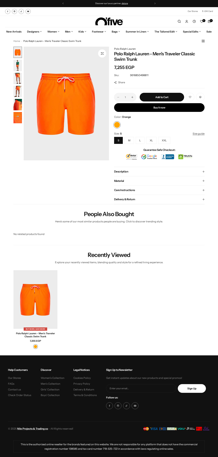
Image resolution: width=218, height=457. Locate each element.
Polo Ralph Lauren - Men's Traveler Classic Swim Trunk (35, 335)
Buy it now (159, 107)
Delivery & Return (83, 389)
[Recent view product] (194, 21)
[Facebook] (7, 11)
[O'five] (109, 21)
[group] (66, 103)
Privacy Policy (81, 383)
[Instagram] (14, 11)
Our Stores (193, 11)
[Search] (179, 21)
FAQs (11, 383)
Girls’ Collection (50, 389)
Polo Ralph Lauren (125, 48)
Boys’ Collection (50, 395)
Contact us (14, 389)
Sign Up (191, 388)
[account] (186, 21)
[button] (63, 3)
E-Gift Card (207, 11)
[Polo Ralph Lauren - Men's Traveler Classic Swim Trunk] (35, 299)
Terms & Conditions (85, 395)
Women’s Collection (52, 378)
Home (16, 41)
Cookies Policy (82, 378)
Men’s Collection (50, 383)
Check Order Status (19, 395)
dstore (122, 3)
